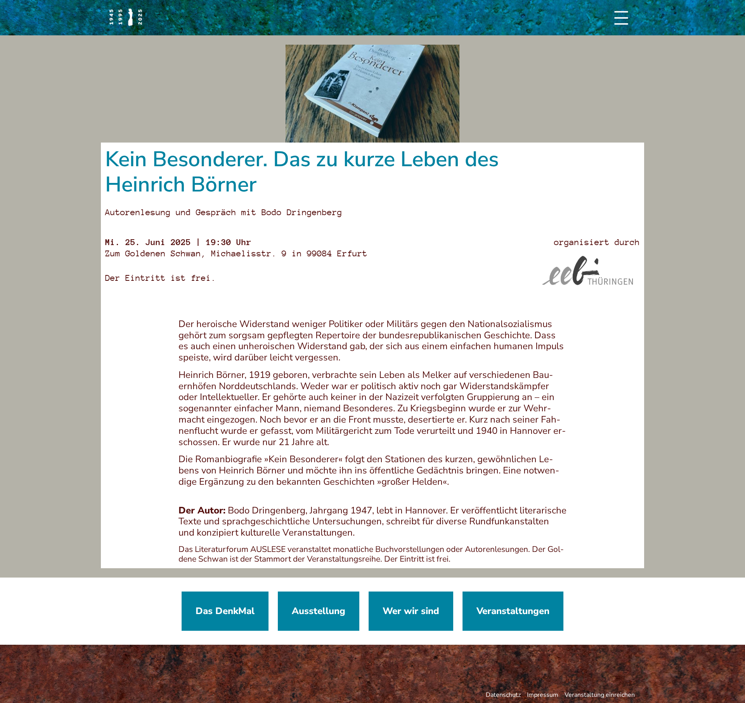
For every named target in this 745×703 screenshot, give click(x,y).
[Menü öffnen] (621, 18)
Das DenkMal (225, 611)
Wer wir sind (411, 611)
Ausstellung (318, 611)
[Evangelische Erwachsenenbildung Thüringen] (591, 270)
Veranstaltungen (512, 611)
